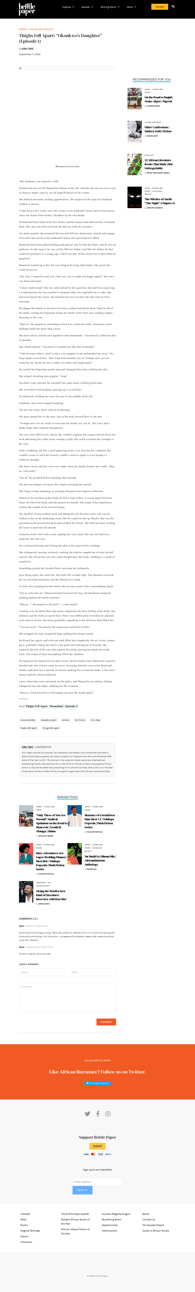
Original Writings (30, 1230)
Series (147, 89)
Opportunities (110, 1225)
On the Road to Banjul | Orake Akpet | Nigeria (159, 99)
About (145, 1214)
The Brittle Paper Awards (75, 1214)
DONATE (97, 1146)
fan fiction (80, 720)
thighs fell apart (28, 728)
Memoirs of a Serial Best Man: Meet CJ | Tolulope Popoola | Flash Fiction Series (100, 821)
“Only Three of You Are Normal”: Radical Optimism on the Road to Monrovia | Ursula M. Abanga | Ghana (52, 823)
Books (24, 1225)
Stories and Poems (153, 122)
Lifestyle (25, 1214)
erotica (65, 720)
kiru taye (95, 720)
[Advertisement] (151, 47)
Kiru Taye (27, 747)
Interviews (41, 883)
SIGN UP (82, 1190)
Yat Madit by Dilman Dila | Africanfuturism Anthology (100, 860)
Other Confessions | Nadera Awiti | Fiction (158, 129)
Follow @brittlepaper (99, 1083)
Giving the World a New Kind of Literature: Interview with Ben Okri (51, 895)
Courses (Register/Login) (116, 1214)
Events (24, 1236)
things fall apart (51, 728)
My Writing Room (111, 1219)
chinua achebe (27, 720)
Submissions (109, 1230)
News (23, 1219)
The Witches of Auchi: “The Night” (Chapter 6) (160, 201)
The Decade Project (41, 29)
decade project (48, 720)
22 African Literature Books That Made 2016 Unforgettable (159, 164)
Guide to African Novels (155, 1230)
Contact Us (148, 1219)
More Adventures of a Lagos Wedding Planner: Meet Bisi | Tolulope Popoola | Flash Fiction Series (51, 861)
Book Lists (149, 155)
